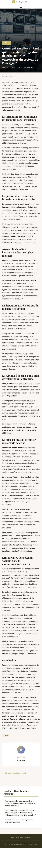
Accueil (4, 76)
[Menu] (21, 6)
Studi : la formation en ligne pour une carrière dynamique (19, 821)
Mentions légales (17, 837)
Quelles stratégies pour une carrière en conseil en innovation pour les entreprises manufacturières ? (20, 803)
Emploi (6, 43)
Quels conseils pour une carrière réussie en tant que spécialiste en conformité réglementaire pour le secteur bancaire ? (20, 812)
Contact (28, 837)
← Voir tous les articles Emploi (14, 773)
